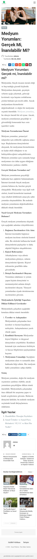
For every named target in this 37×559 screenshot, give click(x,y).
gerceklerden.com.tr (9, 556)
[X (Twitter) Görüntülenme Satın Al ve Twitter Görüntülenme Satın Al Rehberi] (27, 480)
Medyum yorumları (25, 111)
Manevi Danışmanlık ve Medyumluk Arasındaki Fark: (10, 458)
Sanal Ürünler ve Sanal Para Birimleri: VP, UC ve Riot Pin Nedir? (18, 423)
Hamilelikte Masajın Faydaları (18, 416)
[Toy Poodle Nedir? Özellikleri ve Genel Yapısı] (10, 502)
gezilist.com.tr (29, 556)
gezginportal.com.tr (20, 556)
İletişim (26, 542)
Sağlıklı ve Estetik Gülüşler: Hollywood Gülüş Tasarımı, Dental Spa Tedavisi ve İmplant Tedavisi (27, 460)
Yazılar (4, 27)
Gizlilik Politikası (14, 542)
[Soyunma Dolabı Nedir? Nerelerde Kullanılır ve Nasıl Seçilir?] (10, 480)
